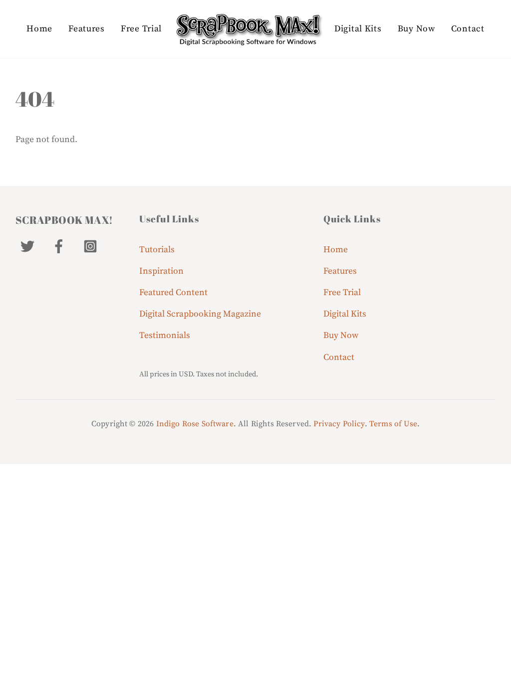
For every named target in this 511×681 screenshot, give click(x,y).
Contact (468, 28)
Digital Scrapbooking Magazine (200, 314)
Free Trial (141, 28)
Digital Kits (357, 28)
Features (86, 28)
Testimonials (164, 335)
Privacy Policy (338, 424)
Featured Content (173, 292)
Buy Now (416, 28)
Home (39, 28)
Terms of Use (393, 424)
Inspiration (161, 271)
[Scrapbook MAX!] (248, 29)
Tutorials (157, 249)
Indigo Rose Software (195, 424)
